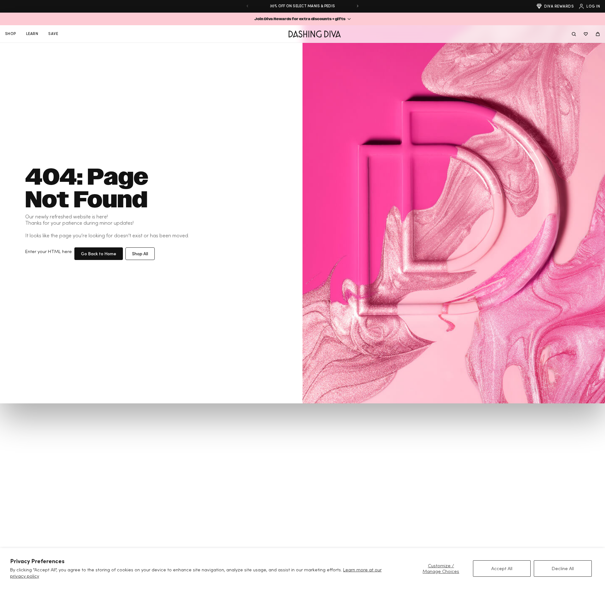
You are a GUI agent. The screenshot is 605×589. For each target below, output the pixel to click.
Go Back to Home (98, 253)
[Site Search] (574, 34)
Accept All (501, 568)
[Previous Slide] (247, 6)
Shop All (140, 253)
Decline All (563, 568)
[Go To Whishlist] (586, 34)
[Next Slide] (357, 6)
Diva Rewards (559, 6)
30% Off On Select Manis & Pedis (302, 5)
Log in (593, 6)
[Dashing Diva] (315, 34)
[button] (302, 19)
